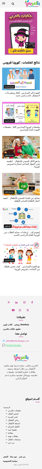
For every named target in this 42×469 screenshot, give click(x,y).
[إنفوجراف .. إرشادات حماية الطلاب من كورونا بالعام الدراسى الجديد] (21, 218)
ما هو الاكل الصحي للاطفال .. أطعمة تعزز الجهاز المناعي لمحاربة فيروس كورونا (23, 164)
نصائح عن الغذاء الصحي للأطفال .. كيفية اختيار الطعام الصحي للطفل (21, 199)
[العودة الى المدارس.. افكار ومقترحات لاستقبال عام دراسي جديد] (21, 79)
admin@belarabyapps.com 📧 (15, 341)
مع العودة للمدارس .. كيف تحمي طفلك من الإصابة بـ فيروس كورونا (22, 267)
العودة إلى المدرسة (9, 86)
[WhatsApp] (20, 310)
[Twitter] (27, 310)
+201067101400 (13, 345)
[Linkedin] (16, 303)
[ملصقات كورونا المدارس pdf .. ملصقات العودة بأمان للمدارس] (21, 113)
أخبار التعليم (7, 226)
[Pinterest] (8, 303)
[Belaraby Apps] (28, 3)
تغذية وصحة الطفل (9, 155)
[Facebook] (32, 303)
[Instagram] (24, 303)
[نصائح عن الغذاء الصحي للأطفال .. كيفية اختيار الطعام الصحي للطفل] (21, 184)
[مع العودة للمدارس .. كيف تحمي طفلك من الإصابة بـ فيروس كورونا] (21, 252)
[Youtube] (13, 310)
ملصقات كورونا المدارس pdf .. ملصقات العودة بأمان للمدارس (21, 128)
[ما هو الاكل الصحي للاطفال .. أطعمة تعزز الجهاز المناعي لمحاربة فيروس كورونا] (21, 147)
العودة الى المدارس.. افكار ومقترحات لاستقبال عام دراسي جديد (22, 94)
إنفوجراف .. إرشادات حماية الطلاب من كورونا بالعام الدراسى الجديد (22, 233)
